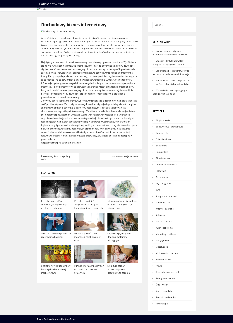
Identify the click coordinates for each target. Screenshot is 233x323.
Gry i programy (163, 183)
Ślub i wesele (162, 284)
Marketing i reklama (166, 234)
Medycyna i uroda (164, 240)
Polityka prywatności (51, 3)
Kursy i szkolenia (164, 227)
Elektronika (161, 145)
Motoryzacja (162, 246)
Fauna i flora (162, 151)
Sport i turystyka (164, 291)
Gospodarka (162, 177)
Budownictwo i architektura (169, 126)
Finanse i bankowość (166, 164)
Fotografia (161, 170)
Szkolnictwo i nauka (166, 297)
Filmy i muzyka (163, 158)
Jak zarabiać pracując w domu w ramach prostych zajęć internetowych (122, 205)
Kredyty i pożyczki (165, 208)
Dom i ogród (162, 133)
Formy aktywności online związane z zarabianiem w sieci (87, 237)
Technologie (162, 303)
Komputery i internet (166, 196)
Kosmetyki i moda (164, 202)
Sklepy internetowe (165, 278)
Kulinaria (160, 215)
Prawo (159, 265)
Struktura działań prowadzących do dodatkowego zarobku (118, 269)
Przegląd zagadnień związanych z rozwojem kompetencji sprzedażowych (88, 205)
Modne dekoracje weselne (125, 156)
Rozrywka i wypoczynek (167, 272)
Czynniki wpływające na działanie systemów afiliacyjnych (119, 237)
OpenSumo (70, 319)
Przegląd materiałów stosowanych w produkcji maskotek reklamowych (53, 205)
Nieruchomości (163, 259)
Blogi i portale (163, 120)
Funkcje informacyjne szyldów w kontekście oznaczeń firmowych (89, 269)
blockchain (75, 142)
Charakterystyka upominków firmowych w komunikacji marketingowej (55, 269)
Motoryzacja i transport (168, 253)
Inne (158, 189)
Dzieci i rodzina (163, 139)
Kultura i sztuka (164, 221)
